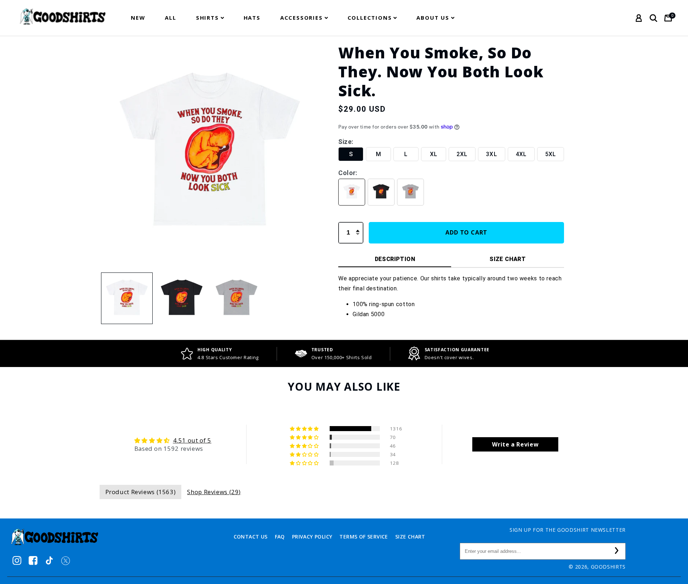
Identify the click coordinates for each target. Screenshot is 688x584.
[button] (210, 17)
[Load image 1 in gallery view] (127, 298)
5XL (550, 153)
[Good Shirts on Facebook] (33, 560)
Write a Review (515, 444)
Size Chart (410, 536)
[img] (172, 440)
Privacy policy (312, 536)
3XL (491, 153)
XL (434, 153)
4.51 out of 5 (192, 440)
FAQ (280, 536)
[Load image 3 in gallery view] (236, 298)
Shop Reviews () (214, 492)
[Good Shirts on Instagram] (17, 560)
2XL (462, 153)
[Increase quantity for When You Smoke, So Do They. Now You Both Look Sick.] (357, 226)
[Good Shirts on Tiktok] (49, 560)
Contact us (251, 536)
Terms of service (363, 536)
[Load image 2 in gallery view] (181, 298)
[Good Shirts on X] (65, 560)
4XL (521, 153)
